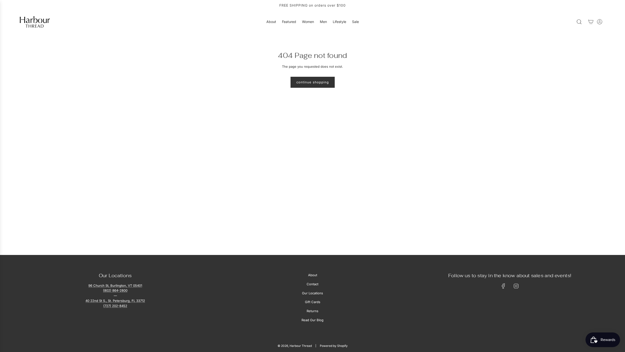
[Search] (579, 22)
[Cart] (591, 22)
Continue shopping (312, 82)
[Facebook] (503, 286)
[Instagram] (516, 286)
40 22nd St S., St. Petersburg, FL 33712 (115, 301)
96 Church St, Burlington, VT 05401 (115, 285)
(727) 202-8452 (115, 306)
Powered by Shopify (334, 346)
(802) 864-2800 (115, 290)
